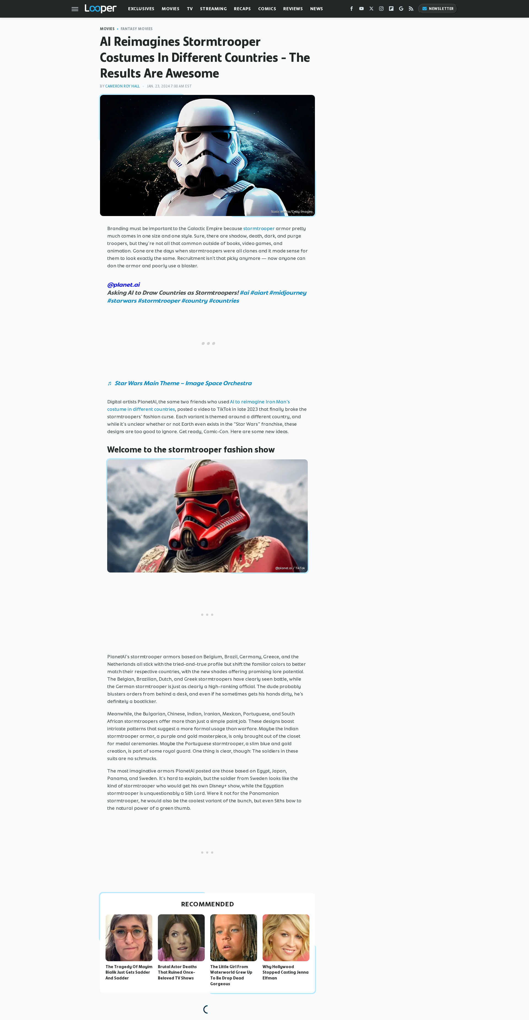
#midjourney (287, 293)
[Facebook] (351, 10)
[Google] (401, 10)
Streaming (213, 9)
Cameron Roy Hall (122, 86)
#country (194, 301)
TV (190, 9)
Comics (267, 9)
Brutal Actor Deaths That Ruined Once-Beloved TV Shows (177, 972)
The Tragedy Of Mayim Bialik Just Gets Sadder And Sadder (129, 972)
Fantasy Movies (137, 29)
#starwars (121, 301)
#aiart (259, 293)
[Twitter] (371, 10)
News (316, 9)
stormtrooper (259, 228)
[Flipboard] (391, 10)
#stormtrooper (159, 301)
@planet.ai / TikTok (290, 568)
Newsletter (441, 8)
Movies (171, 9)
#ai (244, 293)
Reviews (293, 9)
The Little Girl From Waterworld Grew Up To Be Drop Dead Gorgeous (231, 975)
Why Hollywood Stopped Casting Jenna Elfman (286, 972)
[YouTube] (361, 10)
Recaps (242, 9)
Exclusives (141, 9)
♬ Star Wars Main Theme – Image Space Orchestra (179, 383)
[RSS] (411, 10)
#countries (224, 301)
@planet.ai (123, 285)
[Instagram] (381, 10)
